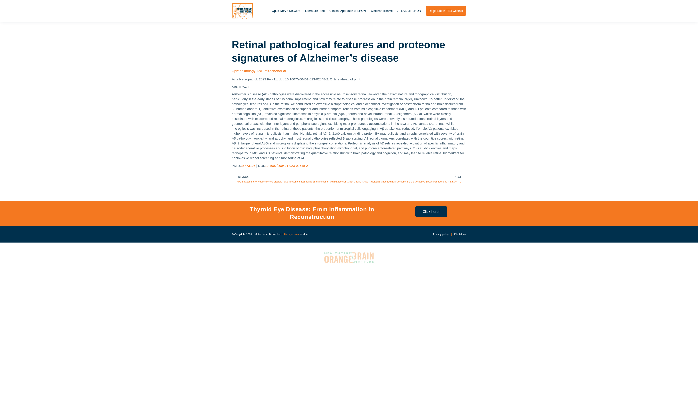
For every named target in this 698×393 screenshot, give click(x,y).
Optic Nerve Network (286, 11)
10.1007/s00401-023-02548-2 (286, 166)
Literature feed (315, 11)
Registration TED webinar (446, 11)
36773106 (248, 166)
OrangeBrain (291, 234)
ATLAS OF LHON (409, 11)
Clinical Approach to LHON (347, 11)
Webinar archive (381, 11)
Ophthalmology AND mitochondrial (259, 71)
